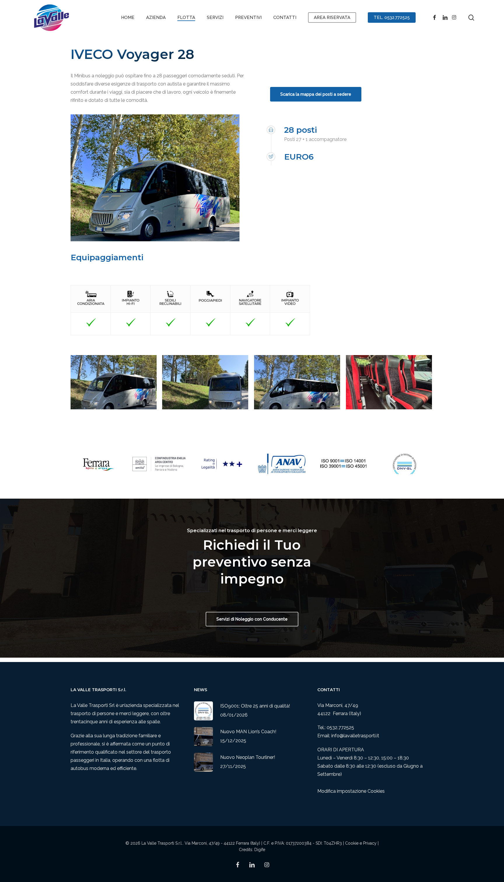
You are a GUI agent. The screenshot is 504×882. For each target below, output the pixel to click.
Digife (259, 849)
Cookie (351, 843)
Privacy (370, 843)
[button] (315, 94)
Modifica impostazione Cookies (351, 791)
